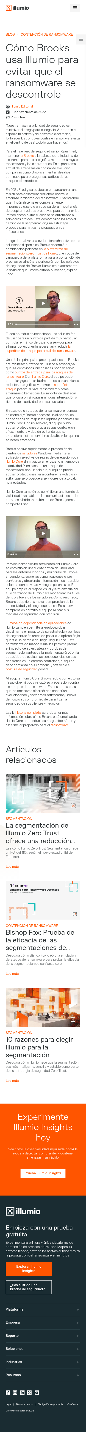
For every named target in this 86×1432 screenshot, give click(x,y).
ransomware (60, 725)
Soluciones (14, 1349)
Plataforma (14, 1309)
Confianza (72, 1404)
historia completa (28, 713)
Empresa (13, 1322)
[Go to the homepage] (17, 7)
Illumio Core (40, 377)
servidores (29, 453)
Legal (8, 1404)
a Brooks (27, 156)
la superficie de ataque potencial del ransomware (40, 348)
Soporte (12, 1336)
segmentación (19, 819)
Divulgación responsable (50, 1404)
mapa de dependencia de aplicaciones (37, 623)
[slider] (42, 324)
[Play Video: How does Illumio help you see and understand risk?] (43, 533)
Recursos (13, 1375)
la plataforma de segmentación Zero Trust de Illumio (37, 251)
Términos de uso (24, 1404)
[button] (75, 8)
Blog (10, 34)
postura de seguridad (21, 669)
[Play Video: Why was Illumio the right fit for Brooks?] (43, 303)
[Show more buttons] (76, 324)
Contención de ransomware (47, 35)
